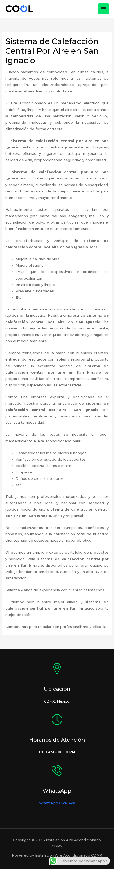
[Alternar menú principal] (103, 8)
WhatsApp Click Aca (57, 803)
